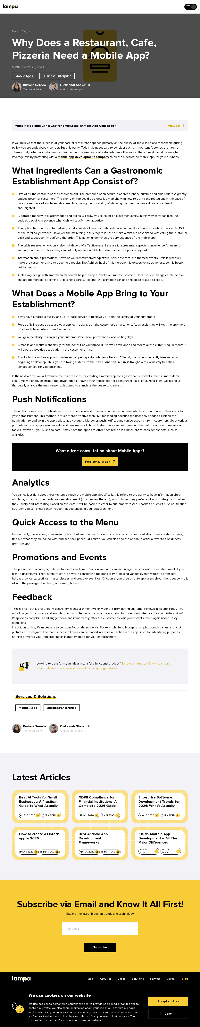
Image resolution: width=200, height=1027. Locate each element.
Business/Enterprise (57, 76)
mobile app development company (83, 157)
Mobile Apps (24, 76)
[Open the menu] (190, 7)
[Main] (21, 979)
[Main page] (10, 6)
